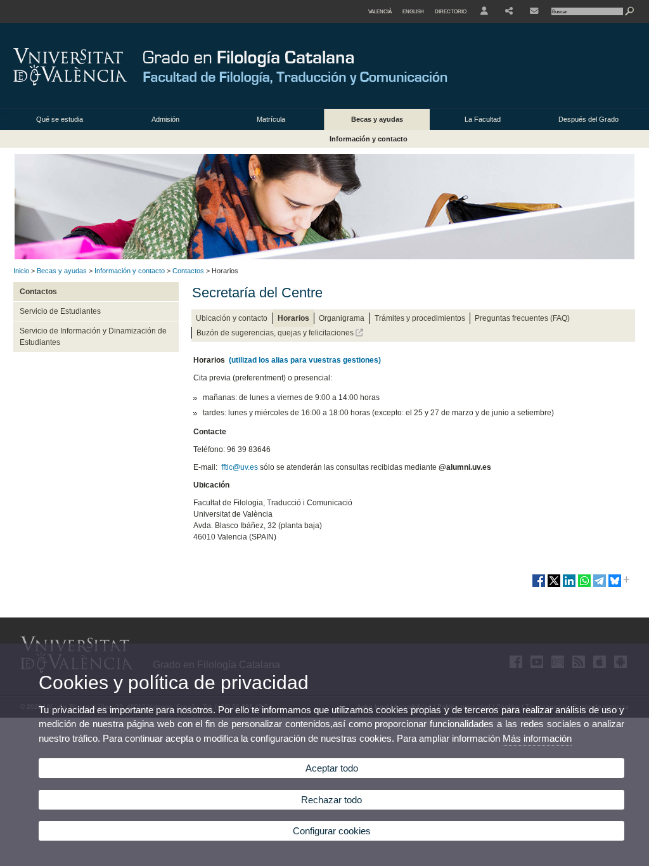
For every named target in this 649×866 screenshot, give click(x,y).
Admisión (165, 119)
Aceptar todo (331, 768)
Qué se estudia (59, 119)
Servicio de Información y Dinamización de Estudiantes (93, 336)
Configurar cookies (332, 830)
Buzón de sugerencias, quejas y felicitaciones (276, 332)
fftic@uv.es (239, 467)
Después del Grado (588, 119)
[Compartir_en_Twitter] (554, 585)
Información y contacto (369, 139)
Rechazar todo (331, 799)
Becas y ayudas (377, 119)
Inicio (21, 271)
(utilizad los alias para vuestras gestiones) (305, 360)
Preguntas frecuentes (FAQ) (522, 318)
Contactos (188, 271)
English (413, 11)
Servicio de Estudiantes (60, 311)
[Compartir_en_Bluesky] (614, 585)
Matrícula (271, 119)
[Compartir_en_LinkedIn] (569, 585)
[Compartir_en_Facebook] (538, 585)
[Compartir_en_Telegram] (599, 585)
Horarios (293, 318)
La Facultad (483, 119)
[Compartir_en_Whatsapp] (584, 585)
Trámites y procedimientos (420, 318)
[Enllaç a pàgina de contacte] (534, 11)
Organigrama (341, 318)
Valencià (380, 11)
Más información (537, 738)
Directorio (450, 11)
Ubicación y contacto (231, 318)
